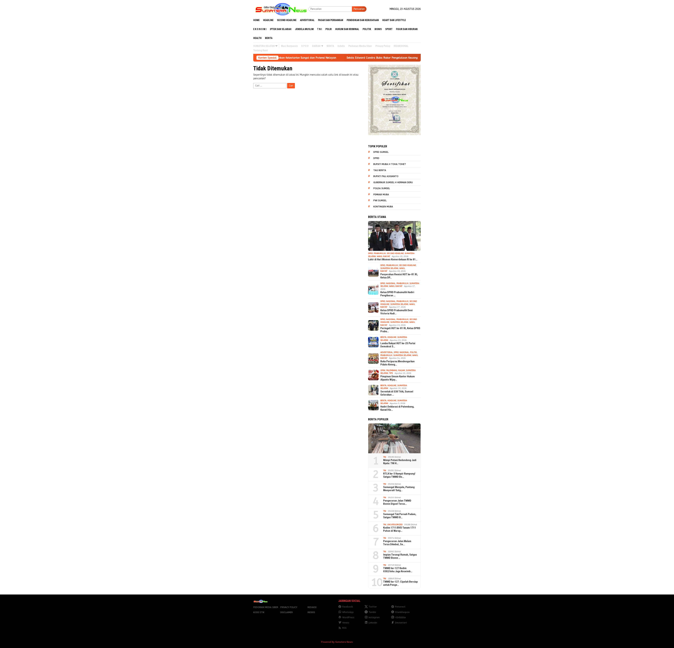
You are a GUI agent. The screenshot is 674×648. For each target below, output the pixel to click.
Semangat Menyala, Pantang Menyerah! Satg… (399, 489)
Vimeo (345, 622)
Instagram (374, 617)
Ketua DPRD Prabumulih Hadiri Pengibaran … (397, 294)
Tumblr (372, 612)
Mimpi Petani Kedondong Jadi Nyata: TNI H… (399, 462)
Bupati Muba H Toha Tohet (389, 164)
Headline (391, 337)
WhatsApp (348, 612)
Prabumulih (380, 253)
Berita (383, 337)
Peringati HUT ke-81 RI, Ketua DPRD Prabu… (400, 330)
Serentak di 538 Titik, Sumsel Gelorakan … (396, 393)
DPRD (376, 158)
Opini (382, 370)
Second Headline (395, 253)
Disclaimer (286, 612)
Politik (413, 352)
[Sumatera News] (281, 8)
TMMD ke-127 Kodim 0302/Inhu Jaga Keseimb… (397, 570)
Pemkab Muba (381, 194)
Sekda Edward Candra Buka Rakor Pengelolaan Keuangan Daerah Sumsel (352, 57)
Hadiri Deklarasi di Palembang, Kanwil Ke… (397, 408)
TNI (384, 457)
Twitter (373, 606)
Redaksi (312, 607)
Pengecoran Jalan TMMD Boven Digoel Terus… (397, 502)
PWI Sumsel (379, 200)
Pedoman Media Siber (265, 607)
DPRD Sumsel (380, 152)
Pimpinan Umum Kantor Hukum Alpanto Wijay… (397, 378)
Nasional (390, 283)
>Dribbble (400, 617)
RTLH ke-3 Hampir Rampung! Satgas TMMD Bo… (399, 475)
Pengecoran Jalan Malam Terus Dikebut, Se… (397, 543)
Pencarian (359, 9)
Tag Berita (379, 170)
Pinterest (400, 606)
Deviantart (401, 622)
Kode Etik (258, 612)
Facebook (347, 606)
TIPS (391, 373)
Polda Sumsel (381, 188)
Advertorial (386, 352)
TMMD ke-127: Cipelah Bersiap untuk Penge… (400, 583)
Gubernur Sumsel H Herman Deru (393, 182)
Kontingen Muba (383, 206)
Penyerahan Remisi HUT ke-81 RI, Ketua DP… (399, 276)
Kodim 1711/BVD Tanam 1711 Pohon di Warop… (399, 529)
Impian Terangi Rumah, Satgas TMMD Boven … (400, 556)
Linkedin (373, 622)
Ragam (401, 370)
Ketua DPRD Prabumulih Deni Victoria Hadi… (396, 312)
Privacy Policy (288, 607)
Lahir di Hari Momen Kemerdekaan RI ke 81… (392, 259)
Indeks (311, 612)
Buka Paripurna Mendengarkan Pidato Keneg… (397, 363)
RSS (344, 628)
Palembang (391, 370)
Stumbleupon (402, 612)
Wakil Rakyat (383, 256)
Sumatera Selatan (389, 268)
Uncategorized (394, 524)
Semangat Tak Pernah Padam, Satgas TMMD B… (399, 516)
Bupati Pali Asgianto (385, 176)
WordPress (348, 617)
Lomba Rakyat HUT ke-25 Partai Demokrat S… (397, 345)
